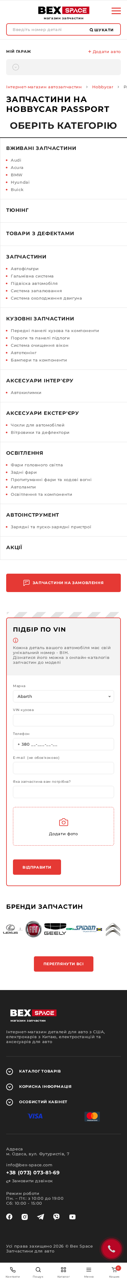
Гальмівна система (32, 275)
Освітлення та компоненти (41, 494)
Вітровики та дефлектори (40, 432)
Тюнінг (17, 210)
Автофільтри (25, 268)
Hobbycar (102, 86)
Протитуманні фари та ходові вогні (51, 479)
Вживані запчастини (41, 148)
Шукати (103, 30)
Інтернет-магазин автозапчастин (44, 86)
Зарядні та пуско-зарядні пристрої (51, 526)
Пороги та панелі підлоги (40, 337)
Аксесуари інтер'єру (40, 381)
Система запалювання (36, 290)
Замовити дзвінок (31, 1180)
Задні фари (24, 472)
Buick (17, 189)
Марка (19, 686)
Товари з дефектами (40, 233)
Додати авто (106, 51)
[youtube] (72, 1217)
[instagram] (25, 1217)
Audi (16, 160)
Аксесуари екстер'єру (42, 413)
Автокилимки (26, 392)
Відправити (37, 867)
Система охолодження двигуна (46, 298)
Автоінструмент (32, 515)
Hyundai (20, 182)
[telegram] (40, 1217)
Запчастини (26, 257)
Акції (14, 547)
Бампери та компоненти (39, 360)
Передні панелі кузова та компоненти (55, 330)
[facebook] (9, 1217)
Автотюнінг (24, 352)
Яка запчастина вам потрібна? (42, 782)
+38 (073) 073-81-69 (32, 1173)
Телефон (21, 734)
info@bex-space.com (29, 1164)
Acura (17, 167)
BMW (17, 174)
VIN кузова (23, 710)
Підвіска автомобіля (34, 283)
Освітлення (24, 453)
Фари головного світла (37, 464)
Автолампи (23, 486)
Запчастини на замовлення (68, 582)
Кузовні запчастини (40, 319)
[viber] (56, 1217)
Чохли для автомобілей (38, 425)
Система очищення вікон (39, 345)
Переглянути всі (63, 964)
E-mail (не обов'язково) (36, 758)
